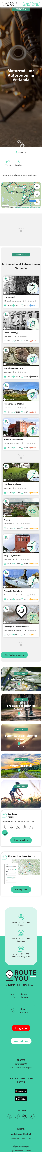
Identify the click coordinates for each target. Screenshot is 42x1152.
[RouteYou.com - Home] (11, 4)
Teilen (8, 165)
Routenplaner (21, 889)
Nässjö (7, 520)
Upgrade (21, 1028)
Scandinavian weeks (13, 439)
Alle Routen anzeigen (14, 655)
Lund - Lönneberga (12, 484)
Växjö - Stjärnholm (12, 555)
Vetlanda (22, 152)
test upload (9, 297)
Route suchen (24, 1011)
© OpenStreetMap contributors (31, 207)
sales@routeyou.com (22, 1138)
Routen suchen (21, 840)
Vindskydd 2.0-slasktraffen (16, 626)
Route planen (24, 996)
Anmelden (21, 1041)
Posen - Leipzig (11, 332)
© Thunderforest (18, 207)
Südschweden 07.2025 (14, 368)
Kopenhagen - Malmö (14, 404)
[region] (21, 195)
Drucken (18, 165)
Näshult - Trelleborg (13, 591)
